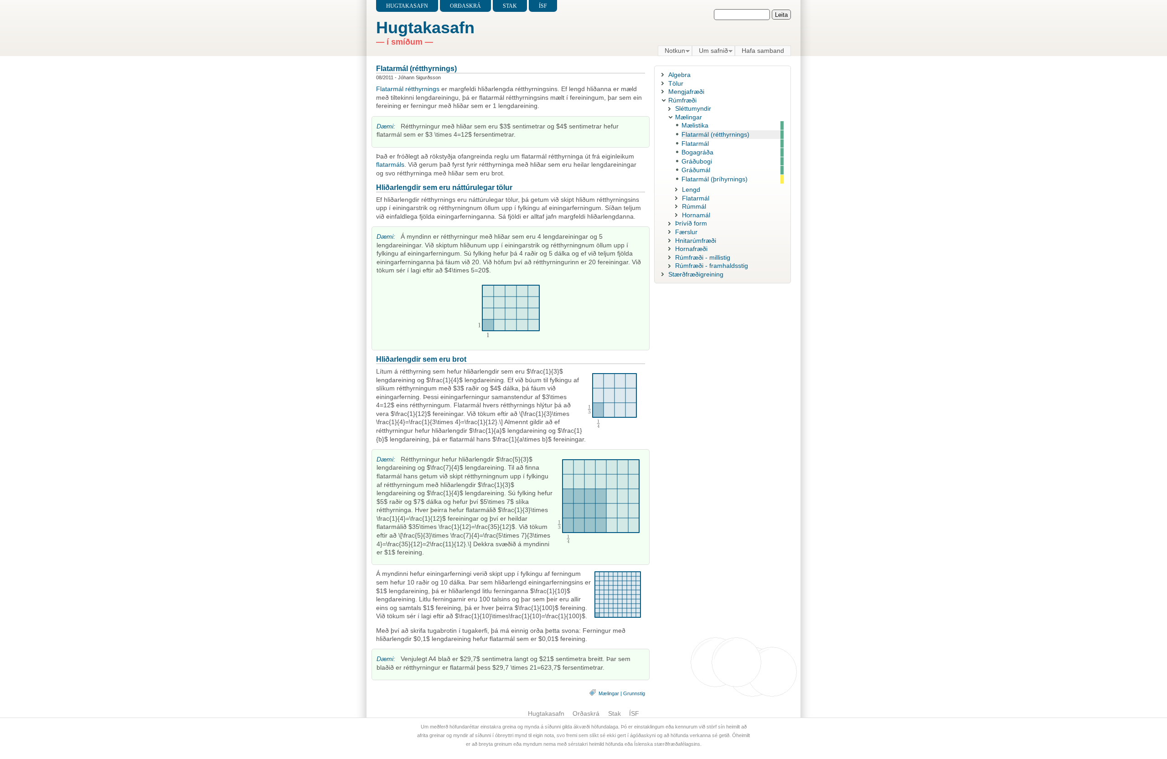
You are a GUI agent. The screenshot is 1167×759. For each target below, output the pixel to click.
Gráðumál (696, 170)
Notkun (671, 51)
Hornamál (696, 215)
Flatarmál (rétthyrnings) (416, 68)
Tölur (675, 83)
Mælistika (695, 125)
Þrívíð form (691, 223)
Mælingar (609, 693)
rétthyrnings (422, 88)
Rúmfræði (682, 100)
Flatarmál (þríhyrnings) (715, 179)
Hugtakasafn (407, 6)
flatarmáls (390, 164)
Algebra (679, 74)
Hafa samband (763, 50)
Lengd (691, 189)
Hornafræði (691, 248)
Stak (510, 6)
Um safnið (710, 51)
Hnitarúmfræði (695, 240)
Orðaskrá (465, 6)
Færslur (686, 232)
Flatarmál (389, 88)
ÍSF (543, 6)
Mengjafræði (686, 91)
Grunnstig (634, 693)
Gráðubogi (697, 161)
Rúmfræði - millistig (702, 257)
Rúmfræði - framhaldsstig (711, 265)
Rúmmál (694, 206)
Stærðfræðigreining (695, 274)
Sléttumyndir (693, 108)
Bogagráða (697, 152)
